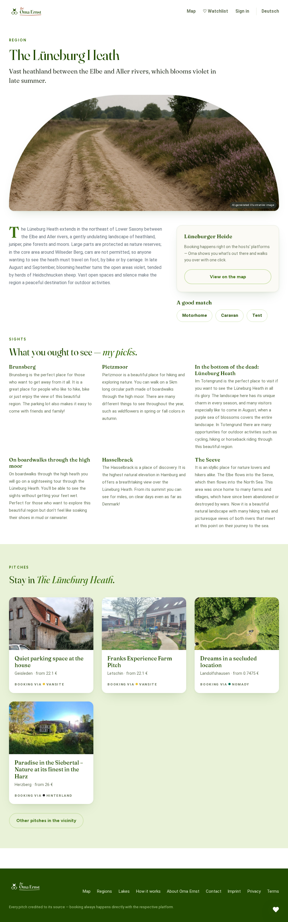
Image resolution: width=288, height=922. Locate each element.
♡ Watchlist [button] (215, 11)
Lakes (124, 891)
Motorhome (194, 315)
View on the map (228, 276)
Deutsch (270, 11)
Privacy (254, 891)
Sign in (242, 11)
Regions (104, 891)
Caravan (229, 315)
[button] (276, 910)
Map (191, 11)
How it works (148, 891)
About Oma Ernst (183, 891)
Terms (273, 891)
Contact (213, 891)
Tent (257, 315)
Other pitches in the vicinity (46, 820)
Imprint (234, 891)
